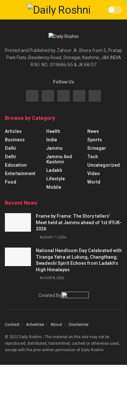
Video (93, 173)
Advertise (35, 324)
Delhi (10, 148)
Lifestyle (55, 178)
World (93, 182)
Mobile (53, 187)
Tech (92, 156)
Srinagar (96, 148)
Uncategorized (103, 165)
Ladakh (54, 170)
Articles (13, 131)
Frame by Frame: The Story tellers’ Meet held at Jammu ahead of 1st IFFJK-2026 (78, 222)
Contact (12, 324)
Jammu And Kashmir (59, 159)
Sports (94, 139)
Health (53, 131)
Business (15, 139)
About (56, 324)
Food (10, 182)
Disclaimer (79, 324)
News (93, 131)
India (51, 139)
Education (16, 165)
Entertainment (20, 173)
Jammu (54, 148)
